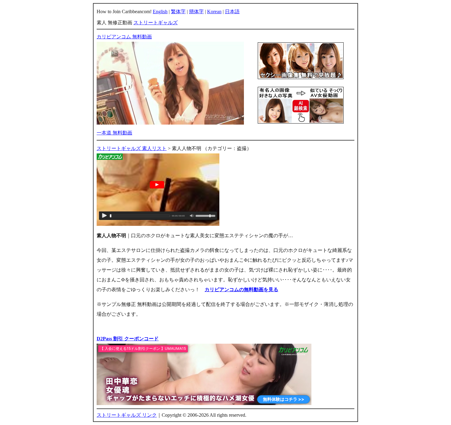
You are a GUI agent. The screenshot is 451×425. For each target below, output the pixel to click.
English (160, 11)
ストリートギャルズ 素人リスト (132, 148)
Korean (214, 11)
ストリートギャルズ (155, 22)
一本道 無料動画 (114, 132)
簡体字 (196, 11)
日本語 (232, 11)
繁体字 (178, 11)
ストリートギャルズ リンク (127, 415)
